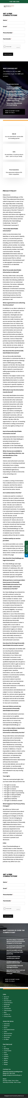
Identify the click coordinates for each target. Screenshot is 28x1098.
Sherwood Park (8, 1033)
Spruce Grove (7, 1035)
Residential (7, 1004)
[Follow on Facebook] (4, 1087)
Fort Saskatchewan (9, 1029)
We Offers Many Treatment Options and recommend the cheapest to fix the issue (15, 941)
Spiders (6, 1062)
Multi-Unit (6, 1006)
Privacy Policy (7, 1016)
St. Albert (6, 1039)
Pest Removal (7, 1000)
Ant (5, 1047)
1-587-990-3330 (14, 1)
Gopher (6, 1054)
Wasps (6, 1064)
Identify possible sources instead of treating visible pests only (14, 952)
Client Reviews (8, 1010)
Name (5, 20)
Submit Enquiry (8, 54)
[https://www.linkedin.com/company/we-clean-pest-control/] (26, 555)
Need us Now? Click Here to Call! (12, 111)
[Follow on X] (7, 1087)
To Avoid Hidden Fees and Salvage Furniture (14, 966)
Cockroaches (7, 1050)
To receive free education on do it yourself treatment (15, 946)
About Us (6, 997)
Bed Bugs (6, 1048)
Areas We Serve (8, 1002)
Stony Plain (7, 1037)
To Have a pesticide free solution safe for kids (14, 962)
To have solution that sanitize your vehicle (13, 957)
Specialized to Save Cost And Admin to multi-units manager (15, 971)
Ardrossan (7, 1023)
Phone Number (8, 33)
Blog (5, 1012)
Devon (5, 1027)
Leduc (5, 1031)
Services (6, 999)
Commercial (7, 1008)
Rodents (6, 1056)
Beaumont (7, 1025)
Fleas (5, 1052)
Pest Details (7, 39)
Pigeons (6, 1058)
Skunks (6, 1060)
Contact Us (7, 1014)
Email (5, 26)
